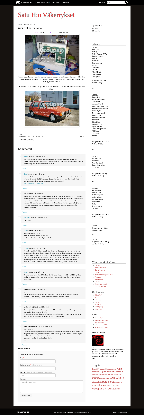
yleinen (30, 139)
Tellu (37, 33)
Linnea (26, 272)
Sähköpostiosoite (31, 365)
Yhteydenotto (87, 412)
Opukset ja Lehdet (101, 320)
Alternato (98, 277)
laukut (110, 374)
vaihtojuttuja (98, 388)
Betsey (97, 265)
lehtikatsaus (116, 374)
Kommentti (23, 379)
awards (102, 369)
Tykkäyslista (99, 322)
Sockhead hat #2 (101, 284)
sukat (99, 385)
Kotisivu (37, 372)
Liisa (25, 231)
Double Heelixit (100, 286)
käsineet (104, 374)
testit (105, 385)
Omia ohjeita (99, 318)
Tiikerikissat (99, 279)
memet (95, 378)
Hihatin (97, 272)
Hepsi (26, 174)
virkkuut (109, 388)
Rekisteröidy (65, 2)
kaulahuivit (119, 372)
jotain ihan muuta (108, 372)
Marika (26, 157)
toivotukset (115, 385)
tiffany (109, 385)
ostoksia (118, 377)
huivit (119, 369)
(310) (99, 307)
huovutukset (97, 372)
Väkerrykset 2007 (101, 325)
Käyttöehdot (79, 412)
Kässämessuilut (100, 268)
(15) (98, 302)
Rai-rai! (97, 282)
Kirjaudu (102, 2)
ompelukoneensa (51, 33)
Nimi (22, 358)
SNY (97, 369)
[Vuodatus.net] (23, 412)
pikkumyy (27, 217)
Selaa (56, 2)
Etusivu (37, 2)
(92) (98, 304)
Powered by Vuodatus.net (120, 412)
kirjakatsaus (96, 374)
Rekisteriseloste (71, 412)
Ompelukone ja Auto (30, 27)
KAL (94, 369)
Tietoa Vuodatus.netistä (59, 412)
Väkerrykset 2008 (101, 327)
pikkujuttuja (97, 382)
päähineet (108, 381)
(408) (99, 309)
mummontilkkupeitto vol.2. (104, 275)
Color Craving (100, 270)
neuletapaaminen (105, 378)
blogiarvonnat (110, 369)
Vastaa (24, 168)
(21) (98, 297)
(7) (98, 300)
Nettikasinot (45, 2)
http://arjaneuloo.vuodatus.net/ (33, 183)
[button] (49, 2)
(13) (98, 295)
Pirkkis (26, 248)
